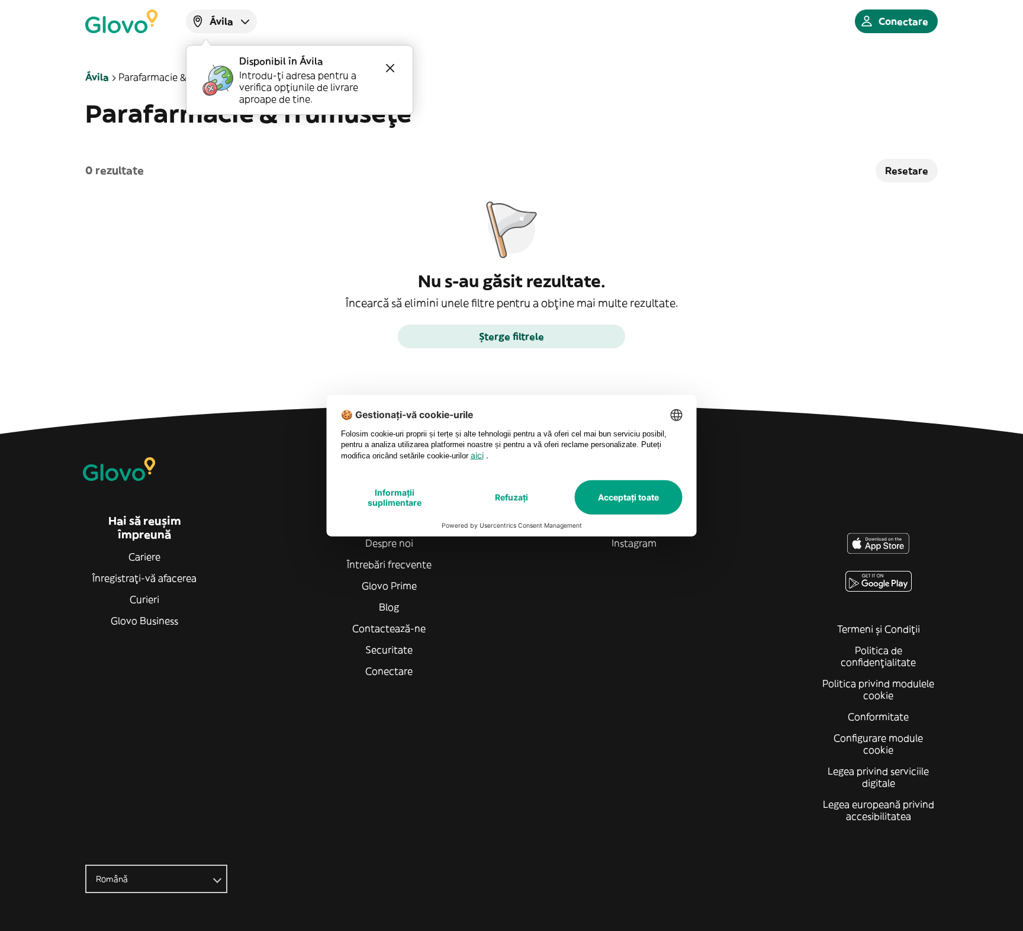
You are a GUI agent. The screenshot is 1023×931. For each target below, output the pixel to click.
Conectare (389, 671)
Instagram (634, 543)
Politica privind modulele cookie (878, 689)
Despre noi (389, 543)
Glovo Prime (389, 586)
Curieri (144, 599)
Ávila (97, 77)
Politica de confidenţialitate (878, 656)
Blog (389, 607)
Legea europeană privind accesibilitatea (878, 810)
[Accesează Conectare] (121, 21)
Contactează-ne (389, 628)
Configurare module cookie (878, 744)
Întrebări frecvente (389, 564)
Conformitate (878, 717)
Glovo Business (144, 621)
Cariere (144, 557)
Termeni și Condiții (878, 629)
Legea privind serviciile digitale (878, 777)
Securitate (389, 650)
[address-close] (390, 68)
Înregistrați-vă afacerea (144, 578)
